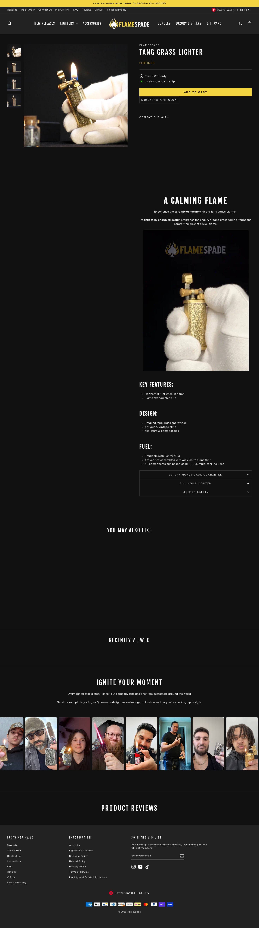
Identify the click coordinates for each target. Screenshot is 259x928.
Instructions (62, 9)
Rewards (12, 9)
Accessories (92, 23)
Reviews (86, 9)
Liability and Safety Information (88, 877)
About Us (74, 845)
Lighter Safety (196, 491)
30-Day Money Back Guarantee (195, 474)
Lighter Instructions (81, 850)
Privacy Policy (77, 866)
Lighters (67, 23)
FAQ (75, 9)
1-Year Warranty (116, 9)
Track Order (28, 9)
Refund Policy (77, 861)
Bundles (164, 23)
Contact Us (45, 9)
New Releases (44, 23)
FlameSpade (149, 45)
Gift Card (214, 23)
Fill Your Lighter (195, 483)
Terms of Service (79, 871)
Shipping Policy (78, 856)
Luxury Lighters (189, 23)
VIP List (99, 9)
